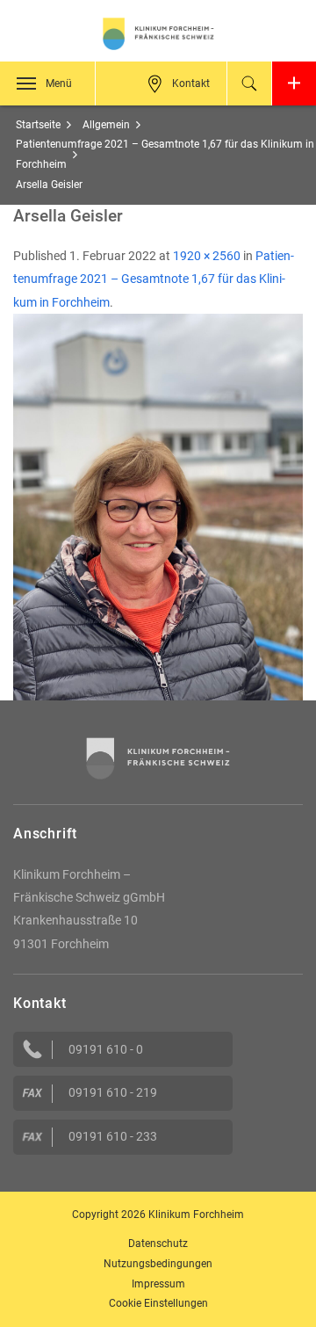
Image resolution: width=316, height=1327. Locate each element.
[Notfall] (294, 83)
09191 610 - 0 (105, 1049)
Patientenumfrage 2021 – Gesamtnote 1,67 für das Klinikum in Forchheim (153, 279)
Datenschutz (158, 1243)
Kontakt (191, 83)
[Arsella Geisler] (158, 506)
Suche (249, 83)
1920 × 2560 (207, 256)
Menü (59, 83)
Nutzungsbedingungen (158, 1264)
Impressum (158, 1284)
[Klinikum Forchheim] (158, 34)
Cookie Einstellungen (158, 1303)
